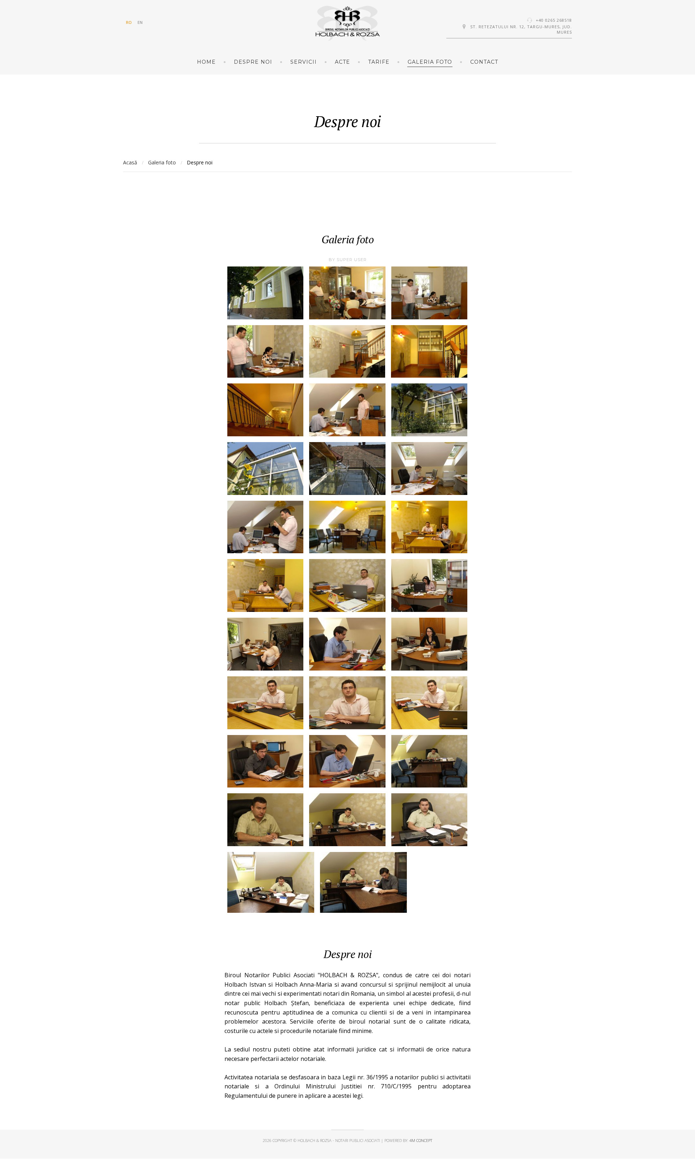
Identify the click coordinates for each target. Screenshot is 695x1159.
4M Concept (420, 1140)
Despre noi (253, 62)
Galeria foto (430, 62)
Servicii (303, 62)
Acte (342, 62)
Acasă (130, 162)
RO (129, 22)
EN (140, 22)
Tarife (378, 62)
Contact (484, 62)
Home (206, 62)
